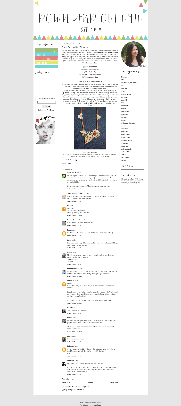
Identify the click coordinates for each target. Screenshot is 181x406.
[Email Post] (76, 160)
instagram (124, 114)
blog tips (124, 88)
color (123, 91)
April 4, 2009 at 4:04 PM (74, 201)
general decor (126, 94)
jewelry (123, 120)
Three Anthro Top (83, 81)
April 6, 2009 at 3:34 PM (74, 356)
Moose (69, 252)
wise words (125, 157)
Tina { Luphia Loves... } (76, 193)
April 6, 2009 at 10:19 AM (74, 331)
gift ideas (124, 97)
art (122, 85)
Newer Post (66, 382)
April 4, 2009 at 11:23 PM (74, 215)
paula (69, 336)
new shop (124, 129)
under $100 (125, 152)
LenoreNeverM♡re (74, 220)
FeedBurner (51, 110)
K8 (68, 206)
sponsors (124, 146)
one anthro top (85, 69)
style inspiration (126, 149)
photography (125, 137)
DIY (122, 80)
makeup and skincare (128, 123)
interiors (124, 117)
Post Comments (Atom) (80, 387)
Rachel (69, 318)
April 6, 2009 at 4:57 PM (74, 374)
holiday (123, 108)
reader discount (126, 140)
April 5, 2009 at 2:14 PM (74, 235)
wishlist (123, 160)
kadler (69, 307)
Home (90, 382)
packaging (124, 131)
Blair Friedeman (73, 268)
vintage (123, 154)
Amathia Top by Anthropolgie (106, 52)
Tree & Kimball (91, 103)
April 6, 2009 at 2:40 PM (74, 342)
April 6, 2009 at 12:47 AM (74, 303)
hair (122, 103)
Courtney (70, 360)
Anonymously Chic (94, 69)
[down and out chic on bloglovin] (45, 143)
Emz (69, 230)
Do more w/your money (129, 83)
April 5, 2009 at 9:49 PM (74, 264)
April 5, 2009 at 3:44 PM (74, 248)
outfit (70, 163)
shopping (124, 143)
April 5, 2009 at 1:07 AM (74, 225)
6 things (124, 77)
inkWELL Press (73, 173)
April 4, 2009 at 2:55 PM (74, 189)
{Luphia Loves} (69, 93)
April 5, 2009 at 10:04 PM (74, 276)
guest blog (124, 100)
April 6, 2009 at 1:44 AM (74, 313)
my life (123, 126)
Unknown (70, 281)
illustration (125, 111)
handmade (125, 106)
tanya (69, 240)
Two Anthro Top (83, 74)
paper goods (125, 134)
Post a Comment (68, 379)
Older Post (114, 382)
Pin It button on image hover (90, 405)
